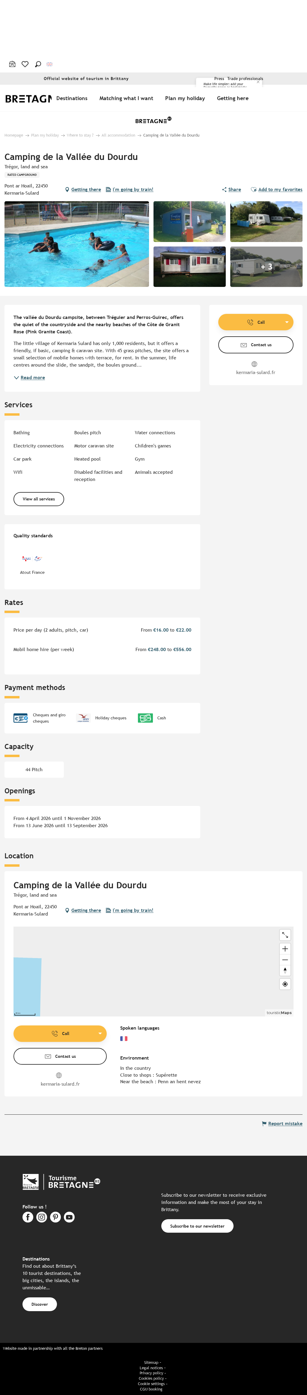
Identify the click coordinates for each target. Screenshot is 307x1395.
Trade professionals (245, 78)
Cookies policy (151, 1378)
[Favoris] (26, 64)
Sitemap (151, 1362)
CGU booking (151, 1389)
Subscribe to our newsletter (197, 1225)
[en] (49, 64)
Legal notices (151, 1368)
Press (219, 78)
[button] (38, 64)
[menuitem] (38, 98)
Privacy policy (151, 1373)
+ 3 (267, 267)
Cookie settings (151, 1384)
